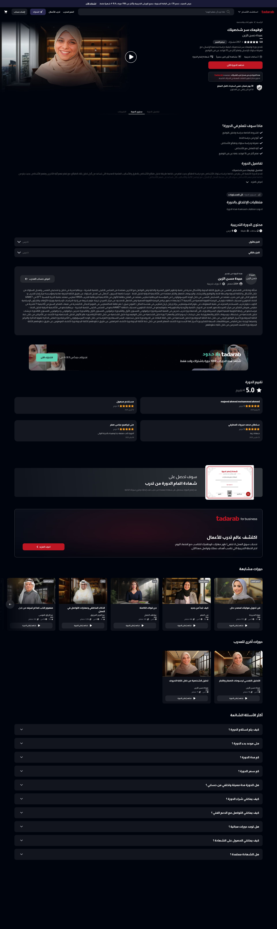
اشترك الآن (91, 3)
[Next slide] (10, 604)
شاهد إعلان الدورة (236, 626)
